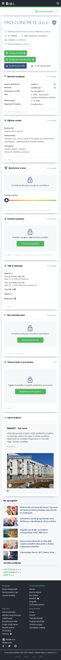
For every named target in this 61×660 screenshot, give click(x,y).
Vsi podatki (51, 76)
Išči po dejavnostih (9, 589)
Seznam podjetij (8, 595)
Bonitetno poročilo (17, 65)
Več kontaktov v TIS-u (18, 44)
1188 (40, 657)
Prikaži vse (51, 315)
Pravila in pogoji (35, 624)
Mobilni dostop (8, 627)
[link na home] (10, 3)
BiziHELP (32, 598)
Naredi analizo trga (10, 592)
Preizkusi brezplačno (30, 243)
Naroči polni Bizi (8, 612)
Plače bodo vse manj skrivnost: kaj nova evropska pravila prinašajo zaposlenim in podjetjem (39, 510)
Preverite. (11, 446)
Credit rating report (42, 65)
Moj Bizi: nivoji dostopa (11, 615)
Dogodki (32, 601)
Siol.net (17, 657)
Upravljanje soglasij (37, 627)
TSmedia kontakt (36, 618)
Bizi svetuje (33, 595)
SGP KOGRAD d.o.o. (12, 569)
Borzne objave (35, 592)
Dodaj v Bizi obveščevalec (20, 59)
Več (54, 362)
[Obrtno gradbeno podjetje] (30, 487)
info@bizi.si (10, 639)
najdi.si (26, 657)
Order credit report (10, 624)
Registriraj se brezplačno (30, 391)
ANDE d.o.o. (8, 575)
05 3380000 (12, 35)
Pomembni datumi (36, 604)
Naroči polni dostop (30, 340)
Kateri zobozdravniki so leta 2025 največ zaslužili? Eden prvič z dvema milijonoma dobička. (37, 544)
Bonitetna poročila (9, 621)
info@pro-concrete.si (17, 40)
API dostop (6, 630)
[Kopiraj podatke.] (55, 84)
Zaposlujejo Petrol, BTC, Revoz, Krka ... (38, 552)
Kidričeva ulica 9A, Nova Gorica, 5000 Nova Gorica (29, 31)
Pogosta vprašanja (36, 621)
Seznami (5, 634)
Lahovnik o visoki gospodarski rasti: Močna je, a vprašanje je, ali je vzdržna (38, 520)
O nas (31, 612)
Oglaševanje (7, 618)
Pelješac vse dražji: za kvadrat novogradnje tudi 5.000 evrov (34, 531)
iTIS (34, 657)
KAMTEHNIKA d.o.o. (12, 572)
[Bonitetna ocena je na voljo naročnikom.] (54, 22)
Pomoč (32, 615)
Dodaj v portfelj (15, 53)
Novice (32, 589)
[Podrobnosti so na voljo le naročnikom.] (15, 289)
